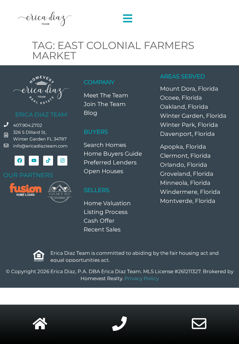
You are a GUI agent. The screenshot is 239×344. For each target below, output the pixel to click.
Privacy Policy (141, 278)
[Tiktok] (48, 161)
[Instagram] (62, 161)
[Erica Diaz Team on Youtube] (34, 161)
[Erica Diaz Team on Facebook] (19, 161)
